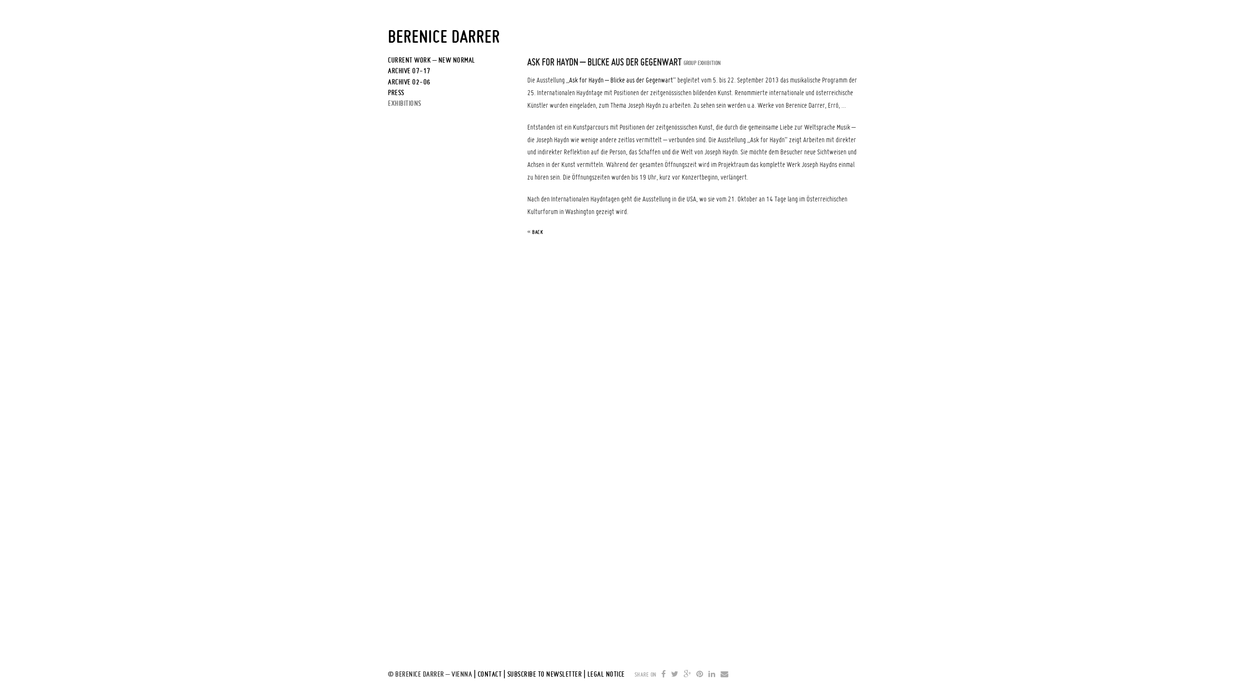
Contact (490, 674)
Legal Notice (606, 674)
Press (396, 92)
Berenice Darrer (444, 36)
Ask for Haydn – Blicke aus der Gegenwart (621, 80)
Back (537, 232)
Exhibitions (404, 103)
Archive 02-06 (409, 82)
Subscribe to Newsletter (544, 674)
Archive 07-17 (409, 71)
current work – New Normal (431, 60)
